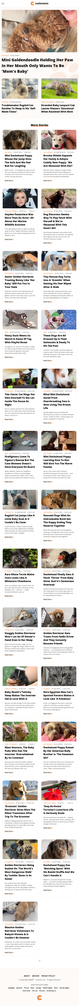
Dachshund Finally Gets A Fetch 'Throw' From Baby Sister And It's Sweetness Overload (58, 579)
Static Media (28, 980)
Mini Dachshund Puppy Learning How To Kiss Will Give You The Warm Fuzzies (57, 461)
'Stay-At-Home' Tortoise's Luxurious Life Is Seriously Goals (58, 810)
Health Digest (47, 988)
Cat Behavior (9, 391)
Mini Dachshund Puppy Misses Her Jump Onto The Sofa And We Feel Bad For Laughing (18, 160)
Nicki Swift (26, 991)
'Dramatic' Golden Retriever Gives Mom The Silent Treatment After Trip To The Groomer (20, 811)
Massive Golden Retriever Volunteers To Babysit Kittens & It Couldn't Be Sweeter (19, 932)
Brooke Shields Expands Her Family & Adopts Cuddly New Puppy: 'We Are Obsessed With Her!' (58, 160)
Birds (6, 332)
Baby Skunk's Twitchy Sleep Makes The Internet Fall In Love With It (20, 695)
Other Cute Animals (47, 102)
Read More (9, 180)
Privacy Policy (48, 976)
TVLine (26, 988)
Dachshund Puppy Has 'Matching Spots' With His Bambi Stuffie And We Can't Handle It (58, 870)
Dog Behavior (47, 211)
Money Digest (64, 988)
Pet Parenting (48, 152)
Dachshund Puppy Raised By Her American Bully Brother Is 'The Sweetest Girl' (58, 752)
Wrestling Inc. (51, 991)
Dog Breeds (5, 55)
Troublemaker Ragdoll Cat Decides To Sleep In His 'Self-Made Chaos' (19, 108)
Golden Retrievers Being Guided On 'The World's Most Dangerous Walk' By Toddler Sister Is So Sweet (19, 871)
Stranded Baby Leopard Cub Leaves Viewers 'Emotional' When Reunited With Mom (58, 108)
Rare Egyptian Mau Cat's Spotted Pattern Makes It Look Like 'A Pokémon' (58, 695)
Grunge (38, 988)
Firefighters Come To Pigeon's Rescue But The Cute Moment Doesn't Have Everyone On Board (20, 461)
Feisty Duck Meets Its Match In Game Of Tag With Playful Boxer (18, 339)
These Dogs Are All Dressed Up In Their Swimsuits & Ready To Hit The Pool (56, 340)
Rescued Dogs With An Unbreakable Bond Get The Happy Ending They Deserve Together (57, 520)
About (27, 976)
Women (42, 991)
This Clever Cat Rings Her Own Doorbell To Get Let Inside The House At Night (20, 399)
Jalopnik (19, 988)
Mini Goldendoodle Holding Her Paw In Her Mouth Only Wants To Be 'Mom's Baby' (37, 65)
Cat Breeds (5, 102)
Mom (56, 988)
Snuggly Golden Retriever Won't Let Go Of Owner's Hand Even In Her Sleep (20, 636)
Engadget (11, 988)
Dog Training (47, 453)
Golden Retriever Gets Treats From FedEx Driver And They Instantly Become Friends (58, 638)
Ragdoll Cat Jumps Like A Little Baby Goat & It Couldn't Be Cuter (20, 519)
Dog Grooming (48, 273)
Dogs (45, 332)
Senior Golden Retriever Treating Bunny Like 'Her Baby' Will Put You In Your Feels (20, 282)
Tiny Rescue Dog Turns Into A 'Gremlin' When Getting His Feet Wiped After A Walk (57, 282)
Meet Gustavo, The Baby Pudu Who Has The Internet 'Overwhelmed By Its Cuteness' (19, 752)
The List (35, 991)
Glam (32, 988)
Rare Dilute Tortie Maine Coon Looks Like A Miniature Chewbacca (19, 578)
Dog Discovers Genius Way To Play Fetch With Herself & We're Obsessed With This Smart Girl (57, 221)
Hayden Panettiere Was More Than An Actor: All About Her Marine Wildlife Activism (19, 219)
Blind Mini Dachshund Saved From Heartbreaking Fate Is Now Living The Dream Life (57, 401)
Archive (35, 976)
